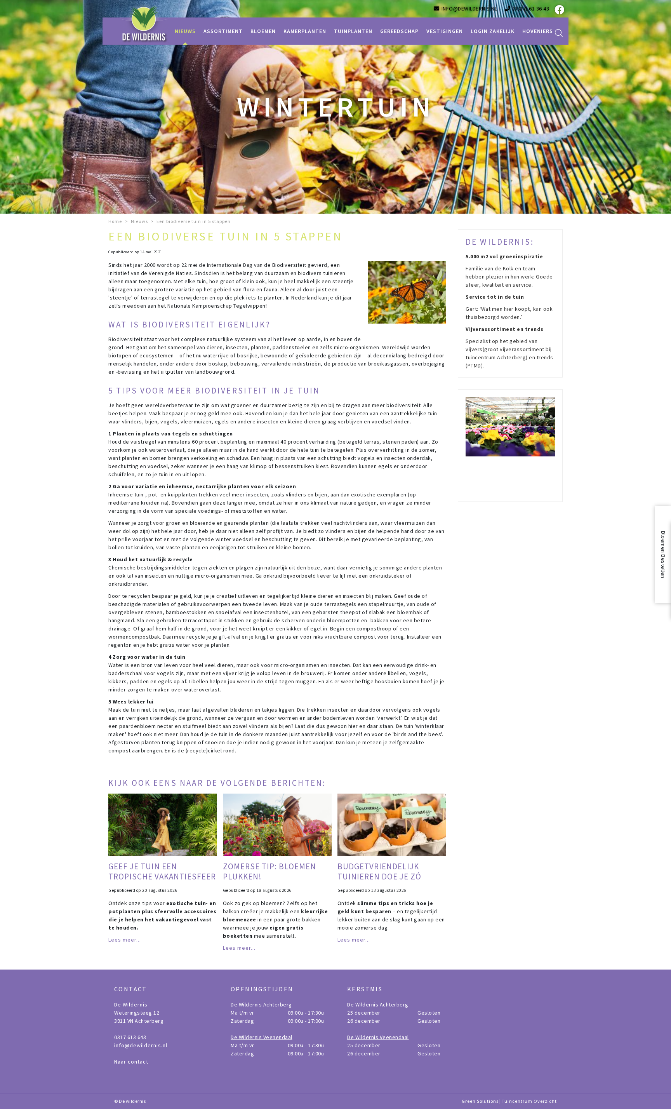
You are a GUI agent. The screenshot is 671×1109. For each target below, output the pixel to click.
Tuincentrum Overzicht (529, 1101)
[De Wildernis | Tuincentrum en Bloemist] (144, 23)
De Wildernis (131, 1004)
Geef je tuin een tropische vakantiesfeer (162, 871)
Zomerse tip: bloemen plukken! (269, 871)
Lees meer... (124, 939)
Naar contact (131, 1061)
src (559, 33)
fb (559, 10)
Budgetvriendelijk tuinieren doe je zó (379, 871)
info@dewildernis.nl (140, 1045)
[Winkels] (510, 445)
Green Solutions (480, 1101)
